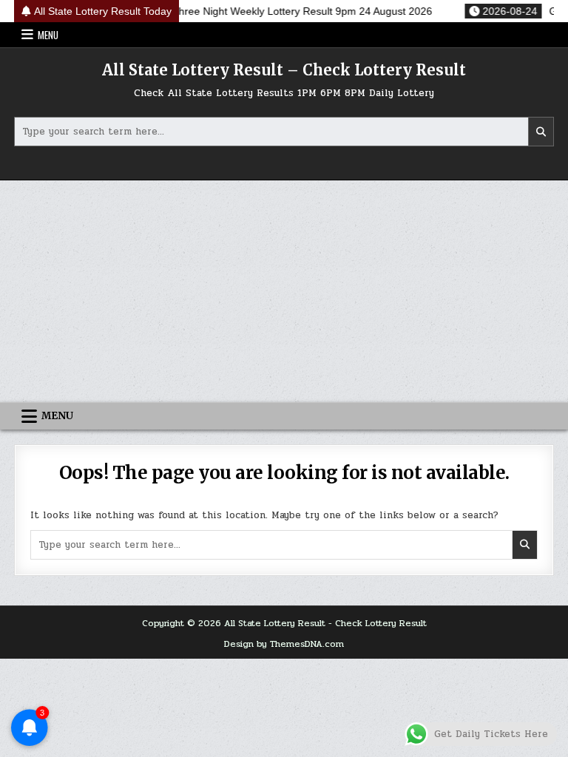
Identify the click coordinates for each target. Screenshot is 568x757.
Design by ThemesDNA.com (284, 644)
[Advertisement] (284, 291)
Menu (48, 34)
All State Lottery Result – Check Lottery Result (284, 70)
